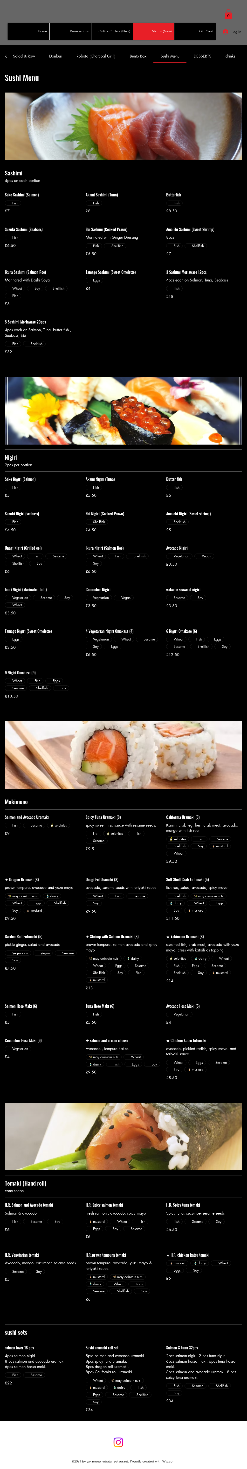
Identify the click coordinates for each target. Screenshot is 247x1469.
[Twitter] (118, 1442)
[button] (228, 14)
